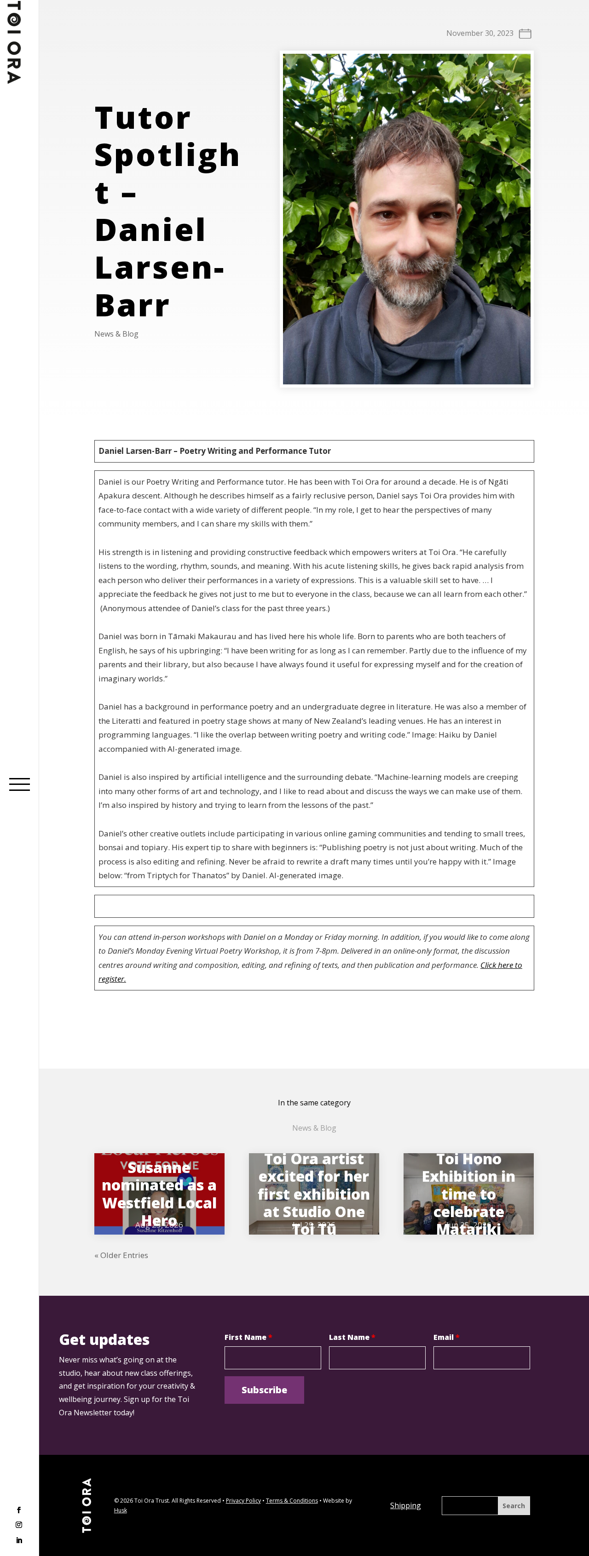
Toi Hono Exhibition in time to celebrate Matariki (468, 1194)
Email (446, 1337)
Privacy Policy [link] (243, 1501)
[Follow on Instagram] (18, 1525)
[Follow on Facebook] (18, 1511)
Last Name (352, 1337)
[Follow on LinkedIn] (18, 1540)
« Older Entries (121, 1255)
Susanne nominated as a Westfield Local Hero (159, 1193)
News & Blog (116, 334)
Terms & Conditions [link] (292, 1501)
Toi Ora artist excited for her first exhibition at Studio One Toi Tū (314, 1194)
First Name (248, 1337)
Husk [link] (120, 1510)
